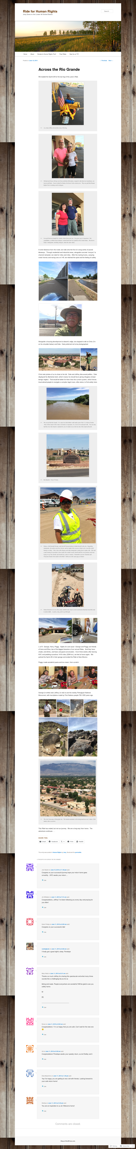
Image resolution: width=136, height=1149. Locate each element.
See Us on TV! (74, 54)
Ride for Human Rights (40, 11)
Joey (64, 852)
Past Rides (63, 54)
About (32, 54)
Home (25, 54)
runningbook (45, 949)
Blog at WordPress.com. (68, 1141)
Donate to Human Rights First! (46, 54)
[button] (53, 281)
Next (111, 60)
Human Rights (57, 852)
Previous (103, 60)
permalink (78, 852)
